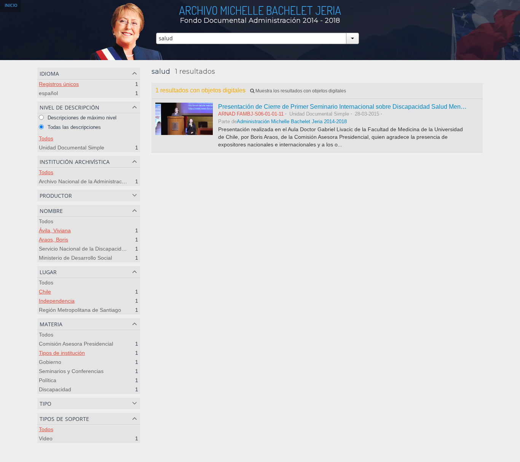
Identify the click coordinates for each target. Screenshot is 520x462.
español (48, 93)
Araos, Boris (53, 240)
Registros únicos (59, 84)
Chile (45, 292)
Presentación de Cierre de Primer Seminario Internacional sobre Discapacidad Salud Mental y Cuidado (357, 106)
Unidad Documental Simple (71, 147)
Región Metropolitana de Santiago (80, 310)
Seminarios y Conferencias (71, 371)
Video (46, 438)
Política (47, 380)
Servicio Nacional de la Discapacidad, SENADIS (96, 249)
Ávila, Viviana (55, 230)
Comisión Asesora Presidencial (76, 344)
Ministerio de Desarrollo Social (75, 258)
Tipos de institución (62, 353)
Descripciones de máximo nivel (81, 118)
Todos (46, 138)
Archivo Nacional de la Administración (84, 181)
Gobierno (50, 362)
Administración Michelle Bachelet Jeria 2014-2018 (292, 121)
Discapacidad (55, 389)
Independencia (57, 301)
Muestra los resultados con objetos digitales (300, 91)
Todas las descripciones (73, 127)
